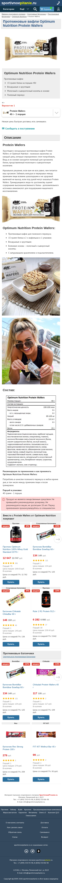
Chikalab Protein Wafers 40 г (46, 685)
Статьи (14, 837)
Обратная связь (15, 832)
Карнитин (23, 812)
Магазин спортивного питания (13, 14)
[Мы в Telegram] (31, 851)
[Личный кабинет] (58, 9)
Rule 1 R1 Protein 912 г (44, 611)
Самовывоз (45, 832)
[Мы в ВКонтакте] (25, 851)
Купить (11, 582)
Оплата (45, 827)
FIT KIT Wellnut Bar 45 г (44, 746)
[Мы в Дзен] (37, 851)
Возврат (44, 837)
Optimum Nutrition (19, 16)
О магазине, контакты (15, 822)
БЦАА (20, 809)
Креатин (27, 809)
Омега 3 (42, 812)
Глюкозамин (31, 815)
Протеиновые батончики (18, 653)
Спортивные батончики (36, 14)
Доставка (44, 822)
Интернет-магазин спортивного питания (31, 795)
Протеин (4, 809)
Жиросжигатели (10, 812)
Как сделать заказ (15, 827)
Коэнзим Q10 (53, 812)
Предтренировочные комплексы (47, 809)
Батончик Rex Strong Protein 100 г (13, 748)
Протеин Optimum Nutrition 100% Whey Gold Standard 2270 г (15, 549)
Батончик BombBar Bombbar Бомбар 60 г (43, 548)
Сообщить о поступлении (20, 128)
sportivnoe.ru (19, 3)
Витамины (33, 812)
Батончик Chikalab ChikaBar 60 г (12, 612)
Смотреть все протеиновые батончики (19, 656)
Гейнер (13, 809)
